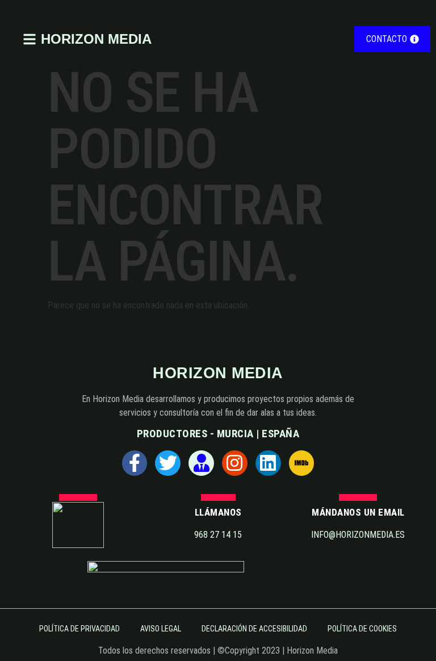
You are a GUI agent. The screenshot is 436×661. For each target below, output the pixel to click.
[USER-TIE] (201, 463)
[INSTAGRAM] (235, 463)
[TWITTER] (168, 463)
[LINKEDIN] (268, 463)
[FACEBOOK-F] (135, 463)
